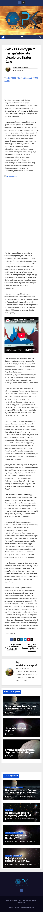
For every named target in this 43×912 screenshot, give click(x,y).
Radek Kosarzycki (21, 67)
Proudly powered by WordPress (15, 900)
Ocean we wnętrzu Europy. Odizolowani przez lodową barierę (20, 709)
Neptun (8, 832)
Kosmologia (17, 855)
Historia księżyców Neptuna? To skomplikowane (15, 730)
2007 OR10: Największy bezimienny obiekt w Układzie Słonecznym (29, 648)
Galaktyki (9, 855)
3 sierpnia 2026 (13, 841)
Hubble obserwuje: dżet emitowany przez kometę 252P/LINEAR (14, 647)
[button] (40, 37)
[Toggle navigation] (22, 37)
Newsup (33, 900)
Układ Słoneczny (17, 787)
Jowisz (8, 787)
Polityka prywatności (27, 907)
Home (11, 907)
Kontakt (17, 907)
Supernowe (9, 810)
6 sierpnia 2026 (13, 796)
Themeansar (21, 902)
